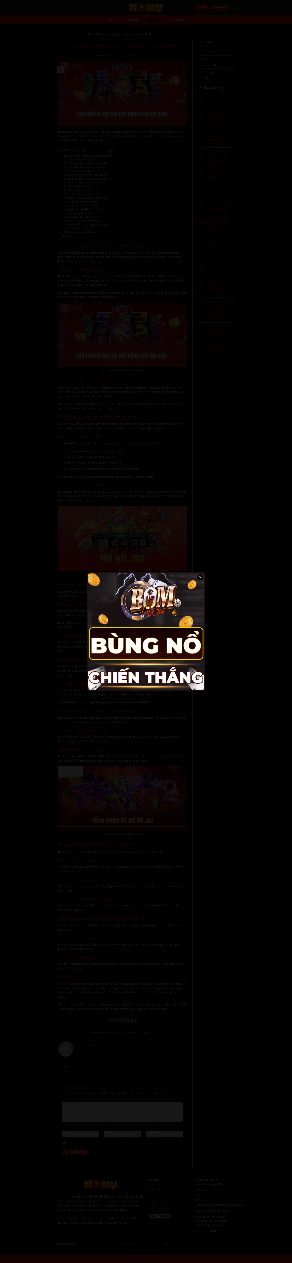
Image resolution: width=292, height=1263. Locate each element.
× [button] (200, 577)
